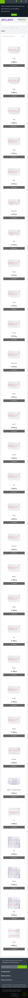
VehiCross (14, 546)
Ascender (14, 759)
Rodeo (14, 668)
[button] (11, 2)
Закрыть (14, 14)
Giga (14, 911)
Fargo (14, 89)
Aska (14, 180)
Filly (14, 241)
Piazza (14, 515)
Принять (15, 995)
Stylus (14, 393)
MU (14, 485)
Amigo (14, 150)
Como (13, 58)
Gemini (14, 272)
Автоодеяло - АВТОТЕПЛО (8, 27)
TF (14, 820)
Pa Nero (14, 332)
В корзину (14, 65)
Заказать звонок (22, 20)
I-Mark (14, 302)
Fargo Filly (14, 211)
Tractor (14, 942)
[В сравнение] (24, 43)
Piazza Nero (14, 363)
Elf (14, 850)
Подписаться (22, 966)
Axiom (14, 424)
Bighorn (14, 576)
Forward (14, 881)
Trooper (14, 698)
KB (14, 637)
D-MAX (14, 607)
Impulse (14, 454)
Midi (14, 119)
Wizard (14, 729)
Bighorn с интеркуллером (14, 789)
